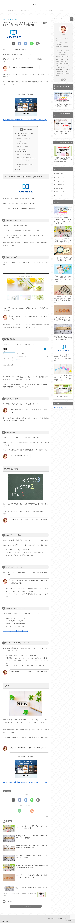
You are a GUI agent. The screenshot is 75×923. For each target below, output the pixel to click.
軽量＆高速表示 (22, 149)
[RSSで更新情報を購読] (32, 811)
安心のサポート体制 (23, 146)
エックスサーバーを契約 (24, 154)
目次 (24, 129)
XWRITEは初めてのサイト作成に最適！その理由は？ (25, 134)
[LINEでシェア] (32, 43)
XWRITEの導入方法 (22, 152)
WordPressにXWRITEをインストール (25, 165)
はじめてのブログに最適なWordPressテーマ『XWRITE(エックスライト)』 (25, 120)
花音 (63, 34)
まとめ (18, 169)
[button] (38, 43)
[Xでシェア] (13, 43)
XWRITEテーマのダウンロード (25, 161)
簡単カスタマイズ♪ (23, 141)
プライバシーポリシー (68, 918)
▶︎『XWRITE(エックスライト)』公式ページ (15, 631)
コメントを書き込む (25, 906)
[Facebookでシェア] (19, 43)
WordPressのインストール (24, 157)
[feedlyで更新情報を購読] (19, 811)
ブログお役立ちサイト (60, 408)
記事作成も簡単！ (22, 143)
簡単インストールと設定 (24, 138)
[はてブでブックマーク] (25, 43)
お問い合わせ (51, 918)
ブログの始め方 (7, 791)
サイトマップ (59, 918)
